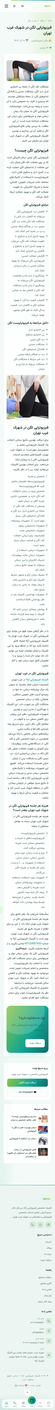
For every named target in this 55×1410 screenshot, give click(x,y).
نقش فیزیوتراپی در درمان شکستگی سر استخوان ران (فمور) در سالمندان (21, 1153)
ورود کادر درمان (45, 1301)
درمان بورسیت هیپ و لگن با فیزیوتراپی (24, 1129)
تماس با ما (47, 1289)
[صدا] (22, 6)
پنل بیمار (48, 1295)
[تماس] (32, 1225)
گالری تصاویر (46, 1283)
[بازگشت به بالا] (27, 1392)
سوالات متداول (45, 1277)
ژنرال (16, 1385)
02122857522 (33, 944)
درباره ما (48, 1254)
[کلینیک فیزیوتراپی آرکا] (48, 6)
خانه (50, 20)
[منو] (6, 6)
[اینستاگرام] (48, 1225)
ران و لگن (32, 20)
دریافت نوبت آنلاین (27, 1082)
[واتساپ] (40, 1225)
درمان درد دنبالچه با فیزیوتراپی (22, 1138)
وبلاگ (42, 20)
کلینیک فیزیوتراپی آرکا (37, 680)
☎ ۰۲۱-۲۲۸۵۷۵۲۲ (27, 1092)
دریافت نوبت (35, 1043)
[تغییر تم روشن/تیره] (14, 6)
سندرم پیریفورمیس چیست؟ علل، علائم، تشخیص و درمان (23, 1118)
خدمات (48, 1242)
